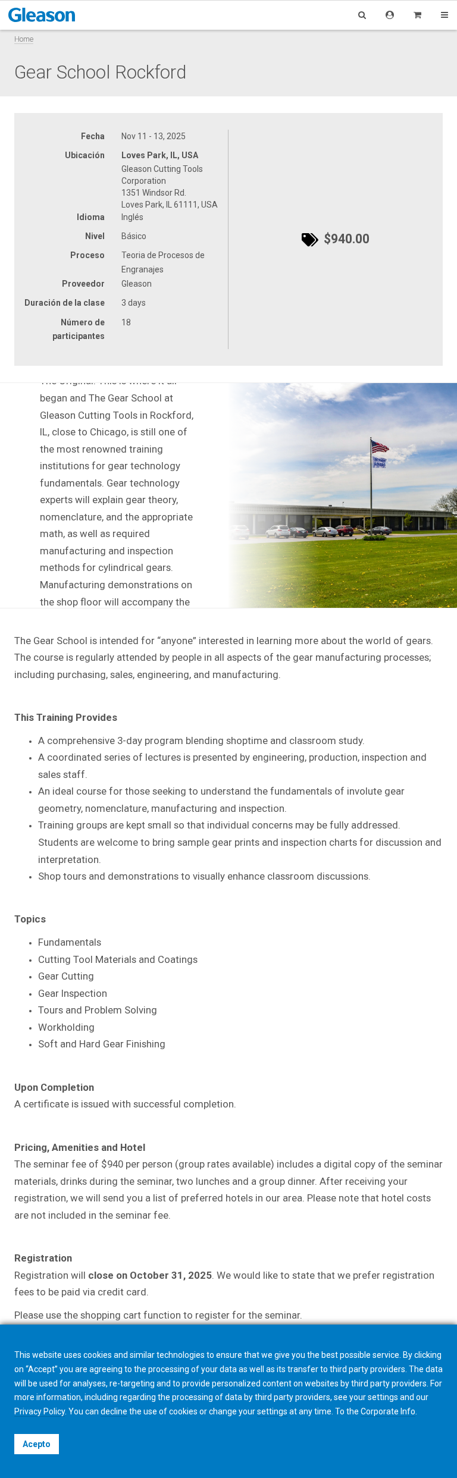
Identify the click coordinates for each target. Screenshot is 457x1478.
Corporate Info (388, 1411)
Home (23, 38)
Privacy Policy (39, 1411)
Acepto (37, 1444)
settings (272, 1411)
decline (114, 1411)
